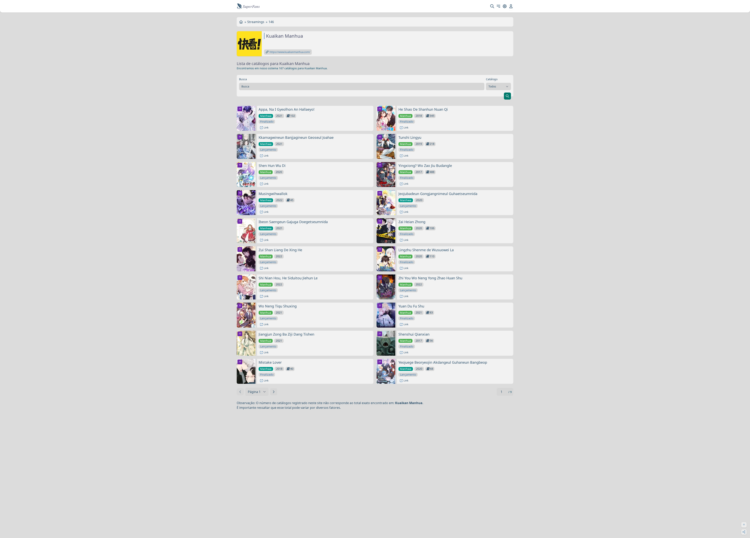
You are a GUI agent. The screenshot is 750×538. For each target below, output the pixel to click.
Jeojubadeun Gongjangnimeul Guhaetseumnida (437, 193)
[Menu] (498, 6)
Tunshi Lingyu (409, 137)
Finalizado (266, 121)
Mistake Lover (270, 362)
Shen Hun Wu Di (272, 165)
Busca (243, 79)
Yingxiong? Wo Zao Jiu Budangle (425, 165)
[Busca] (492, 6)
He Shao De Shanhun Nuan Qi (423, 109)
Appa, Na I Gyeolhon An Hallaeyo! (286, 109)
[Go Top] (744, 525)
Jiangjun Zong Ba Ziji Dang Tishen (286, 334)
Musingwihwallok (273, 193)
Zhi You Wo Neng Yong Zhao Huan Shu (430, 278)
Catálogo (491, 79)
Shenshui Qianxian (413, 334)
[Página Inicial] (241, 22)
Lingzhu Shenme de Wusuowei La (426, 250)
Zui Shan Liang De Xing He (280, 250)
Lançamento (268, 149)
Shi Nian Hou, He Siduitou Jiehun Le (288, 278)
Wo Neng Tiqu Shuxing (278, 306)
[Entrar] (511, 6)
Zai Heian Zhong (411, 221)
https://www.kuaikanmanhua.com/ (290, 52)
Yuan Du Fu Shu (411, 306)
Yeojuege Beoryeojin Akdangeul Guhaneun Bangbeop (442, 362)
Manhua (405, 116)
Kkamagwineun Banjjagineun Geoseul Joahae (296, 137)
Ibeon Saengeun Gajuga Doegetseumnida (293, 221)
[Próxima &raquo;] (273, 391)
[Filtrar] (507, 96)
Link (266, 127)
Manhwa (265, 116)
